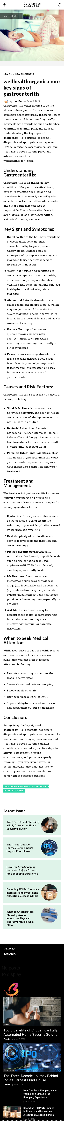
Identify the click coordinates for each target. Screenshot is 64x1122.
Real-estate (9, 1070)
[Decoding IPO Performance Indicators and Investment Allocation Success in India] (49, 892)
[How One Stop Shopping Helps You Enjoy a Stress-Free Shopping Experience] (49, 870)
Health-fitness (24, 74)
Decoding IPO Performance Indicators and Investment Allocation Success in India (22, 892)
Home (6, 15)
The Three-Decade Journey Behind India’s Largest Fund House (19, 848)
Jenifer (17, 101)
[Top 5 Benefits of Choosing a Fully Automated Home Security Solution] (49, 825)
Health (14, 15)
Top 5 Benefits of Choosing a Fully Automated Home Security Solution (22, 825)
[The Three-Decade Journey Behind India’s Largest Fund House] (49, 848)
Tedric (6, 1039)
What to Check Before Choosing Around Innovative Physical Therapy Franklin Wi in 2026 (20, 918)
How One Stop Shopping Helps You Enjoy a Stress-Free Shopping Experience (22, 870)
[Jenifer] (6, 101)
